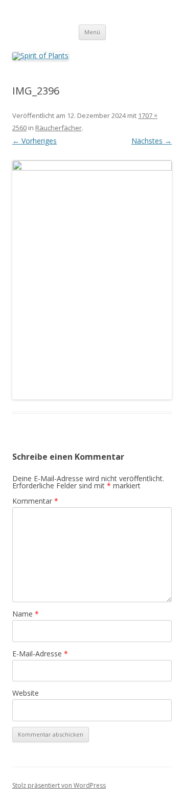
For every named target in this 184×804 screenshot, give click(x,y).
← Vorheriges (34, 141)
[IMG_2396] (92, 279)
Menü (92, 32)
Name (25, 614)
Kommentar (35, 501)
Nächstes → (151, 141)
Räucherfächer (58, 127)
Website (25, 693)
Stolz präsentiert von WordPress (59, 785)
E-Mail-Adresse (40, 653)
